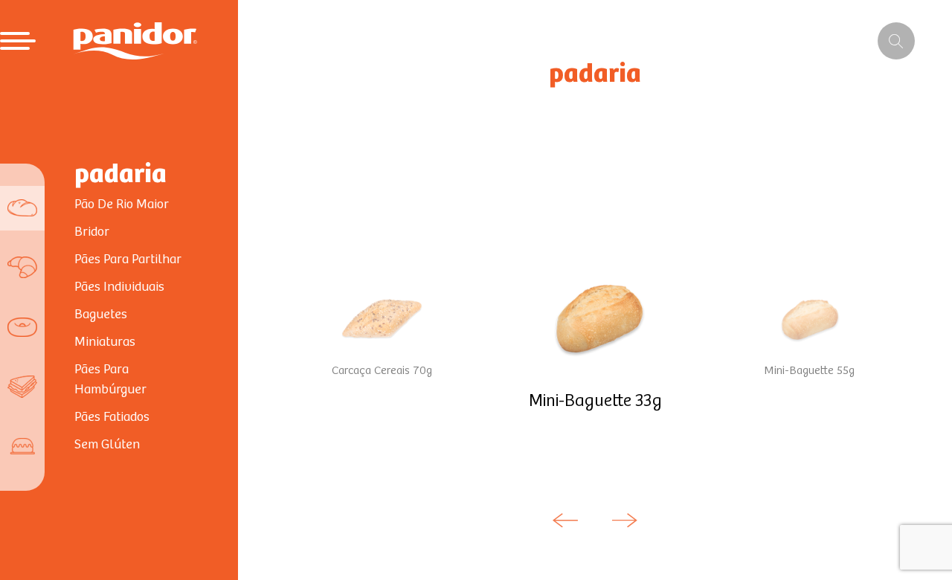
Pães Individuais (119, 287)
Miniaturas (104, 342)
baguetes (100, 314)
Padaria (120, 175)
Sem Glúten (107, 444)
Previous (565, 520)
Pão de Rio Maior (121, 204)
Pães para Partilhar (127, 259)
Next (624, 520)
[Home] (135, 40)
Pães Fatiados (111, 417)
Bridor (91, 232)
